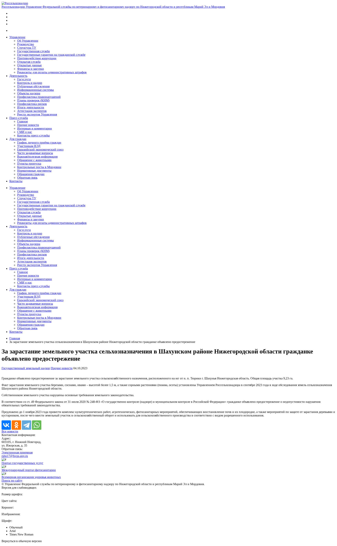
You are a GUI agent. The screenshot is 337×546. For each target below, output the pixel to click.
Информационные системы (35, 89)
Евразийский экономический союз (40, 149)
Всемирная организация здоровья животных (31, 477)
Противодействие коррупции (36, 58)
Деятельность (18, 75)
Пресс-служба (18, 118)
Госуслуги (24, 79)
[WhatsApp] (36, 425)
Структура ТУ (26, 47)
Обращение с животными (34, 160)
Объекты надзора (28, 93)
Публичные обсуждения (33, 86)
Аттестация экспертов (32, 111)
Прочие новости (28, 125)
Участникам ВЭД (28, 146)
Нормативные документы (34, 170)
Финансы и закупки (30, 68)
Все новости (10, 431)
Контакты (15, 181)
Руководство (25, 44)
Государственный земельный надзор (26, 368)
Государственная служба (33, 51)
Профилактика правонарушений (39, 97)
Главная (14, 338)
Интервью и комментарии (34, 128)
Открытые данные (29, 65)
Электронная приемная (17, 452)
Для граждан (17, 139)
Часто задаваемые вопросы (35, 153)
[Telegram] (26, 425)
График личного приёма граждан (39, 142)
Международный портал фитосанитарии (29, 470)
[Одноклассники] (16, 425)
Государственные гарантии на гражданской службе (51, 54)
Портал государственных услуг (22, 463)
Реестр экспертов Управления (37, 114)
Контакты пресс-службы (33, 135)
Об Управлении (27, 40)
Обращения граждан (30, 174)
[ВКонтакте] (6, 425)
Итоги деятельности (30, 107)
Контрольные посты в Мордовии (39, 167)
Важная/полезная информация (37, 156)
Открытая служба (29, 61)
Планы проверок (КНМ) (33, 100)
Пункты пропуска (29, 163)
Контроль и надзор (29, 82)
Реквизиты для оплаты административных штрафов (52, 72)
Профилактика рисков (32, 104)
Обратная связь (27, 177)
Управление (17, 37)
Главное (22, 121)
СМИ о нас (24, 132)
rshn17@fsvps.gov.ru (15, 456)
